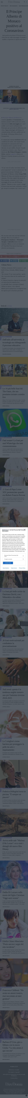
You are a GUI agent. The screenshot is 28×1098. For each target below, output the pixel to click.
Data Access (14, 568)
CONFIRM (8, 563)
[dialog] (14, 549)
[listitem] (14, 556)
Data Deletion (6, 568)
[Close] (25, 530)
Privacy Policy (22, 568)
